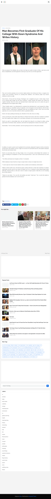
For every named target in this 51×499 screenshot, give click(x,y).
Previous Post (5, 253)
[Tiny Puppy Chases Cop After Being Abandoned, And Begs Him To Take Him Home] (5, 329)
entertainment (6, 347)
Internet (30, 349)
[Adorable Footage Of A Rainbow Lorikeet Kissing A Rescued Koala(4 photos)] (5, 290)
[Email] (25, 204)
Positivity (6, 354)
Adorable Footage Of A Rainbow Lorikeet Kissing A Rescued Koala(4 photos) (25, 288)
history (14, 349)
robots (31, 354)
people (33, 352)
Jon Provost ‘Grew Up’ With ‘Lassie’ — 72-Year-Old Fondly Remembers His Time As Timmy (28, 283)
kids (36, 349)
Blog (21, 496)
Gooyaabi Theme (32, 496)
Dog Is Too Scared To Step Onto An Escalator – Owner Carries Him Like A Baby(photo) (27, 305)
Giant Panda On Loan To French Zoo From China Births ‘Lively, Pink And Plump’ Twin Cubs (28, 322)
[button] (1, 2)
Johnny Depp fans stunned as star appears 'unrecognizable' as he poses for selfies (27, 333)
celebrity (32, 345)
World (34, 356)
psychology (13, 354)
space (13, 356)
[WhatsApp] (20, 204)
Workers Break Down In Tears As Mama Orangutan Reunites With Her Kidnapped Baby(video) (8, 223)
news (20, 352)
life (41, 349)
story (19, 356)
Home (3, 28)
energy (39, 345)
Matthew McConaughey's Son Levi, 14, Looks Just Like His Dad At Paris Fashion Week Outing (27, 300)
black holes (23, 345)
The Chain (11, 316)
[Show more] (28, 204)
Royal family (38, 354)
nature (5, 352)
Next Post (47, 253)
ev (22, 347)
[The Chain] (5, 318)
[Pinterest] (23, 204)
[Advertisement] (25, 15)
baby (17, 345)
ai (4, 345)
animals (10, 345)
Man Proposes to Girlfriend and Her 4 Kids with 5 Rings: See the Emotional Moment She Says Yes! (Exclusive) (42, 224)
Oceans (27, 352)
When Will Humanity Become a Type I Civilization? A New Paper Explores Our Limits (27, 294)
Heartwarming (6, 349)
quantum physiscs (23, 354)
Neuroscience (12, 352)
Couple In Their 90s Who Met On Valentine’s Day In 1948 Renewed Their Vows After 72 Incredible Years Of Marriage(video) (25, 224)
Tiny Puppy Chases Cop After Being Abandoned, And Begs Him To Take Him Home (27, 328)
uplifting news (26, 356)
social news (6, 356)
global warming (29, 347)
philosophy (40, 352)
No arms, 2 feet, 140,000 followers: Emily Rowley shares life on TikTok (24, 311)
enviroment (15, 347)
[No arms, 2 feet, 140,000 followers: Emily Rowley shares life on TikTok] (5, 313)
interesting (8, 28)
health (37, 347)
